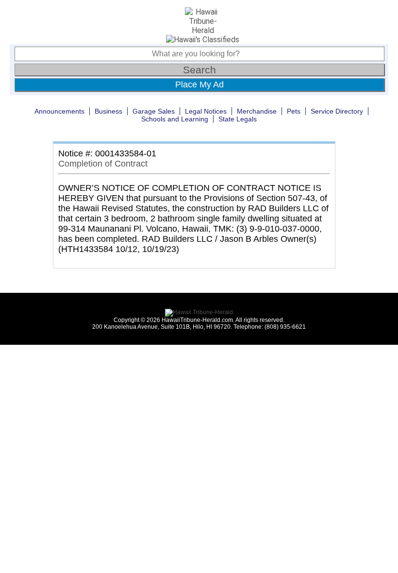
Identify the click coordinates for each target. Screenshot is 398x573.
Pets (293, 111)
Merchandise (257, 111)
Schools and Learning (174, 119)
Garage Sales (154, 111)
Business (108, 111)
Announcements (59, 111)
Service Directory (337, 111)
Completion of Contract (103, 164)
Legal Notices (206, 111)
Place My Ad (199, 84)
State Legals (237, 119)
